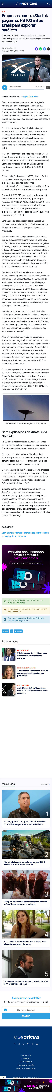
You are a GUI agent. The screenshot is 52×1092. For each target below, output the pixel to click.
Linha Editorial (26, 1062)
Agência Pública (30, 96)
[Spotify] (37, 1044)
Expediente (26, 1058)
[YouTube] (23, 1044)
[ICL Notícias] (26, 3)
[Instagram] (14, 1044)
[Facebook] (44, 48)
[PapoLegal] (36, 48)
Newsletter (26, 1055)
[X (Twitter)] (48, 48)
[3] (26, 884)
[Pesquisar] (48, 3)
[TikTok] (32, 1044)
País (3, 11)
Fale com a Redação (26, 1065)
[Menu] (3, 3)
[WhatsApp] (40, 48)
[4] (26, 924)
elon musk (18, 631)
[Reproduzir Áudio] (4, 87)
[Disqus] (26, 735)
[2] (26, 844)
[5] (26, 964)
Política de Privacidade (26, 1068)
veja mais (44, 784)
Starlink (5, 631)
